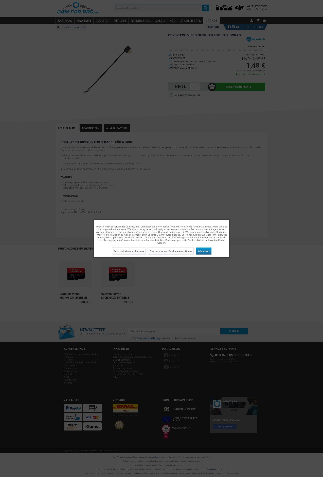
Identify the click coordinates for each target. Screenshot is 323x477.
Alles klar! (203, 251)
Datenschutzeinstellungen (129, 251)
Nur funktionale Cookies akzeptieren (171, 251)
